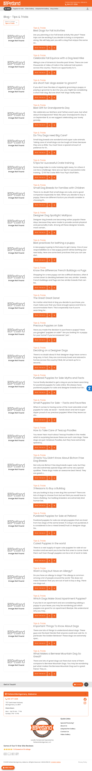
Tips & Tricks (9, 23)
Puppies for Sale (18, 9)
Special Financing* (67, 723)
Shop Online (54, 9)
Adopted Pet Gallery (42, 9)
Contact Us (64, 732)
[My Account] (87, 9)
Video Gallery (29, 9)
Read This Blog (40, 48)
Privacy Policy (82, 762)
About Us (63, 726)
